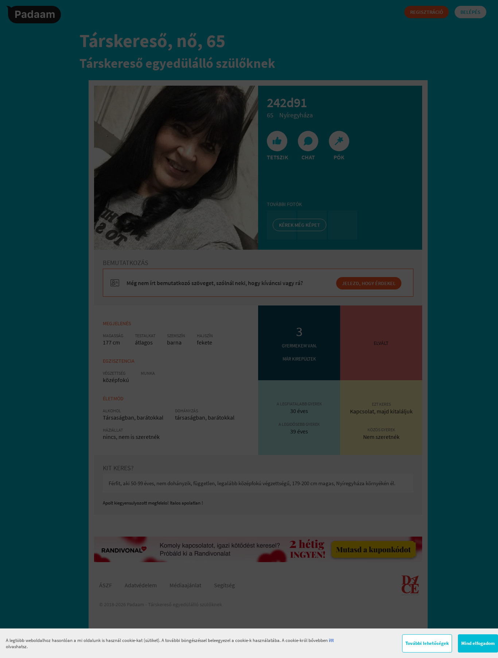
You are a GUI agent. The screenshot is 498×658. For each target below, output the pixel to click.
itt (331, 640)
